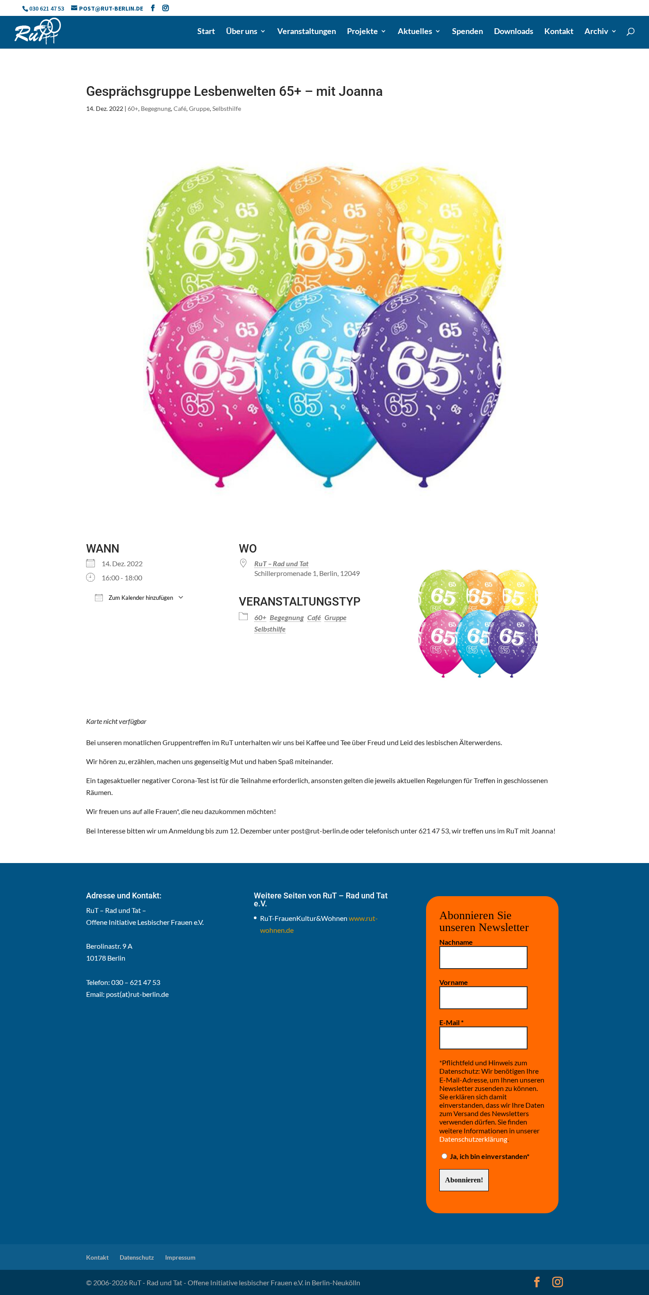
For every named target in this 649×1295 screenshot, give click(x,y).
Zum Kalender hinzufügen (140, 597)
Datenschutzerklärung (473, 1139)
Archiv (596, 32)
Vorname (453, 982)
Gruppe (199, 108)
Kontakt (559, 32)
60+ (133, 108)
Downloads (513, 32)
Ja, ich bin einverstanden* (489, 1156)
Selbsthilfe (226, 108)
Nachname (456, 942)
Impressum (180, 1257)
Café (180, 108)
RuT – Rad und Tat (281, 563)
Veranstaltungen (306, 32)
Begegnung (156, 108)
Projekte (362, 32)
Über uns (241, 32)
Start (206, 32)
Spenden (467, 32)
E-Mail (451, 1022)
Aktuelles (415, 32)
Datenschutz (137, 1257)
